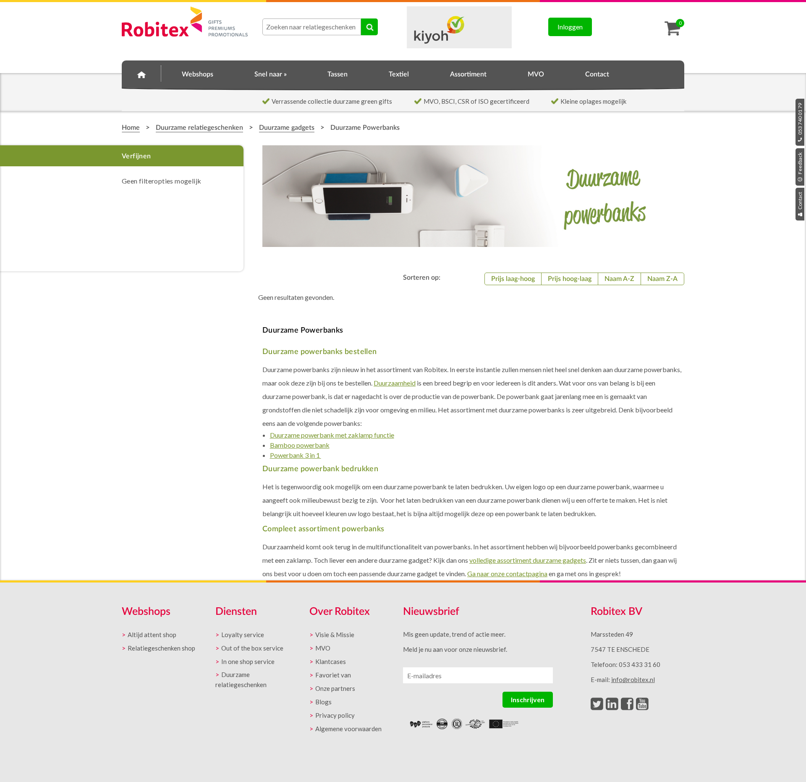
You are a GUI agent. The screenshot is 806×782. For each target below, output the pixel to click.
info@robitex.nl (633, 679)
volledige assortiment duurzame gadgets (527, 560)
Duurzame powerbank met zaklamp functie (332, 435)
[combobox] (311, 26)
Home (141, 73)
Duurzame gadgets (286, 127)
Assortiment (468, 74)
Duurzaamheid (395, 383)
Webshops (197, 74)
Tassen (337, 74)
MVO (536, 74)
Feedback (800, 163)
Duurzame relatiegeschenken (199, 127)
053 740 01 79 (800, 119)
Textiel (399, 74)
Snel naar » (270, 74)
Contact (800, 201)
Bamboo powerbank (300, 445)
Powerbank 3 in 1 (295, 455)
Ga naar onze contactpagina (507, 573)
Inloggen (570, 27)
